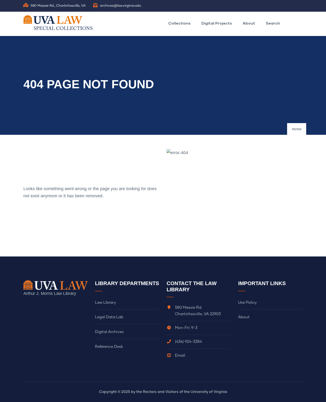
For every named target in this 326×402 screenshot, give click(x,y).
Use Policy (247, 302)
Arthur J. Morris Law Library (49, 293)
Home (296, 129)
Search (273, 23)
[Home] (59, 23)
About (249, 23)
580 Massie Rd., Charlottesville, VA (58, 5)
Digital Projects (216, 23)
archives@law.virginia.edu (120, 5)
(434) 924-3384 (188, 342)
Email (180, 355)
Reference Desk (109, 347)
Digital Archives (109, 332)
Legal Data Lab (109, 317)
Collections (179, 23)
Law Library (105, 302)
